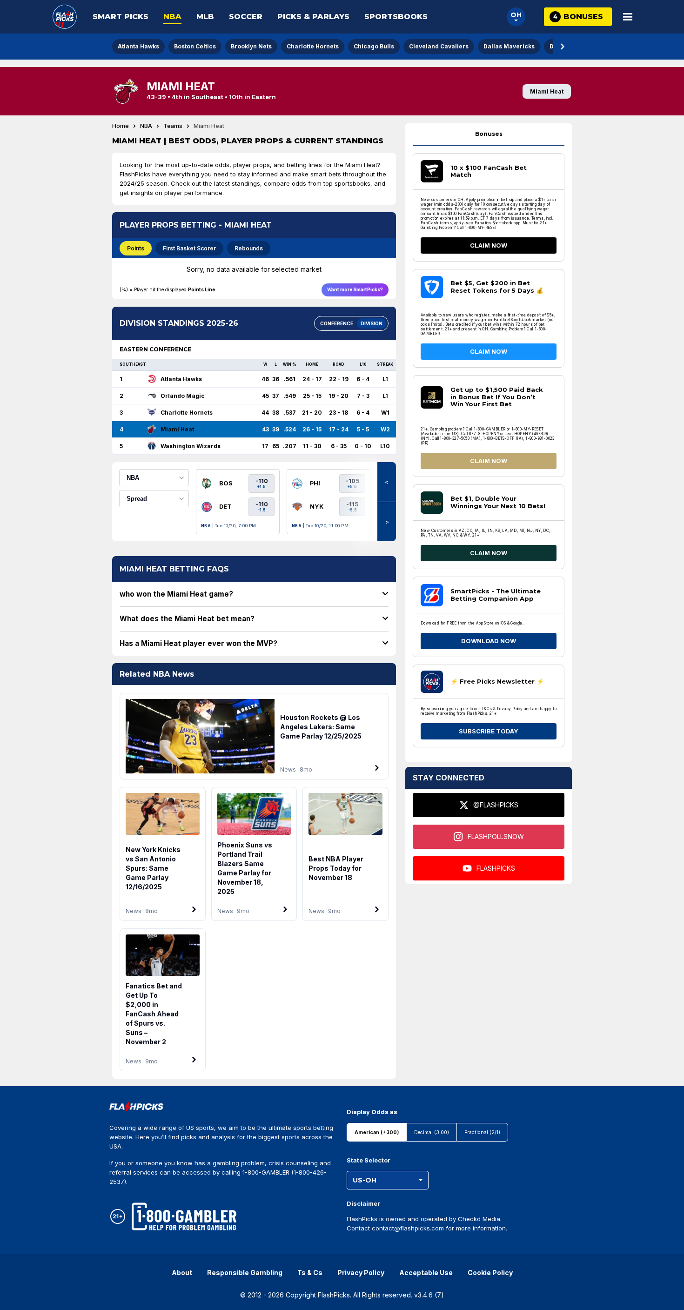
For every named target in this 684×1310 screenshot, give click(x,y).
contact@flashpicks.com (408, 1228)
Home (120, 126)
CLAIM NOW (488, 245)
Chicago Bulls (374, 46)
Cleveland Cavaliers (439, 46)
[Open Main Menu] (627, 16)
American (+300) (377, 1132)
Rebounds (249, 248)
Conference (336, 323)
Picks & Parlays (313, 16)
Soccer (245, 16)
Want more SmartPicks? (355, 289)
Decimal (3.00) (431, 1132)
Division (371, 323)
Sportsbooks (396, 16)
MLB (205, 16)
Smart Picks (120, 16)
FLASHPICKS (495, 868)
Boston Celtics (195, 46)
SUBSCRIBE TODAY (488, 731)
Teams (172, 126)
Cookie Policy (490, 1272)
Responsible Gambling (244, 1272)
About (182, 1272)
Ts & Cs (309, 1272)
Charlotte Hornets (313, 46)
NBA (172, 16)
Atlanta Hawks (138, 46)
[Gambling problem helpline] (184, 1216)
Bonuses (489, 133)
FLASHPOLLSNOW (496, 836)
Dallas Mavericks (509, 46)
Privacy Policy (360, 1272)
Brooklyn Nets (251, 46)
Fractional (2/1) (482, 1132)
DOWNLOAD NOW (488, 641)
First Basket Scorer (189, 248)
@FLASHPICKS (495, 805)
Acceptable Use (426, 1272)
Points (135, 248)
